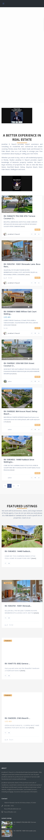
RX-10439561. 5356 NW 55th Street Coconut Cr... (19, 364)
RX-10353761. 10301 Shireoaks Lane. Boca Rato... (22, 265)
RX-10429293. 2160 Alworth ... (17, 718)
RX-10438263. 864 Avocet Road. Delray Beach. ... (20, 412)
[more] (23, 226)
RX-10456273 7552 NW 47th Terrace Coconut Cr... (19, 217)
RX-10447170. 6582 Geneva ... (17, 663)
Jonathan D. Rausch (14, 234)
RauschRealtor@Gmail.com (12, 809)
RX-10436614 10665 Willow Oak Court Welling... (20, 312)
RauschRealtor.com (10, 812)
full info (37, 229)
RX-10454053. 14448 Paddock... (18, 551)
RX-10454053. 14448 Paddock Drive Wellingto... (19, 460)
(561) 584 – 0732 (9, 806)
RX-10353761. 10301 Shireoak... (18, 606)
